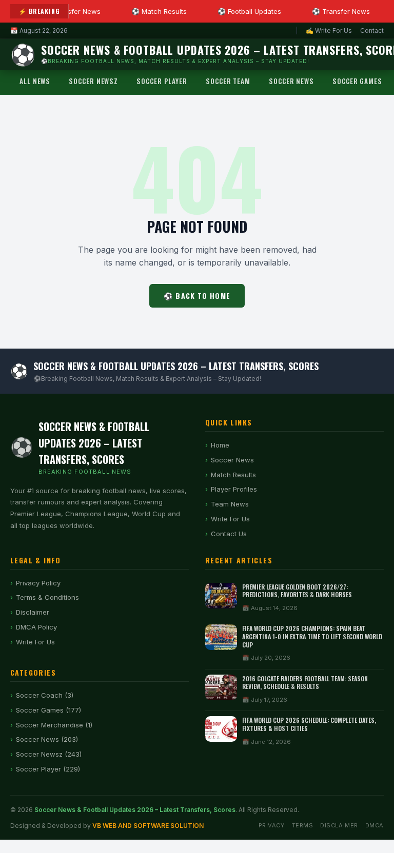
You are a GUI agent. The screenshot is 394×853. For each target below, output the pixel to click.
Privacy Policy (38, 583)
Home (220, 445)
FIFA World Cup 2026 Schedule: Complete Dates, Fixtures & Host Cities (309, 724)
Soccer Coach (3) (44, 695)
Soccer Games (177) (48, 710)
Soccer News (291, 81)
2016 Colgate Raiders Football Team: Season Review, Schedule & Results (305, 682)
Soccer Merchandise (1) (54, 725)
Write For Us (230, 519)
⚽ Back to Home (197, 295)
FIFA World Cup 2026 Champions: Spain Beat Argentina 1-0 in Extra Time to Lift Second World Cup (312, 636)
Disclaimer (32, 612)
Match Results (233, 475)
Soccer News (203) (47, 739)
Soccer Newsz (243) (49, 754)
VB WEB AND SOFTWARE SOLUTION (148, 825)
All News (34, 81)
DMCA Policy (36, 627)
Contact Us (229, 534)
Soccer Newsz (93, 81)
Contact (372, 30)
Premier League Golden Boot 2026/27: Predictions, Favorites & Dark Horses (297, 590)
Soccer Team (228, 81)
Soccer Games (357, 81)
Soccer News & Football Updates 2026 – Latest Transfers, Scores (134, 810)
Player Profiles (234, 489)
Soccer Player (161, 81)
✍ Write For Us (329, 30)
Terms (302, 825)
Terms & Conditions (47, 597)
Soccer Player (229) (48, 769)
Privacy (272, 825)
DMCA (374, 825)
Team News (230, 504)
